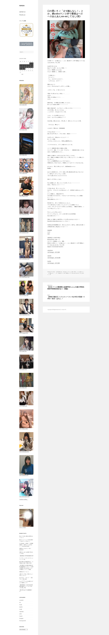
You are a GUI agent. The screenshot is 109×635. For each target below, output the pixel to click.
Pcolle (20, 604)
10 (20, 67)
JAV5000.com (59, 271)
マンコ (70, 271)
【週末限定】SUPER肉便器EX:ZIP (26, 555)
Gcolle (20, 609)
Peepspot (21, 618)
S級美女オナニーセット (24, 571)
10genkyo (21, 611)
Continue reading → (23, 499)
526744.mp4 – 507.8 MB (53, 252)
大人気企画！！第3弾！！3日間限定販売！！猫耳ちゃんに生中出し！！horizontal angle (26, 545)
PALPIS (20, 607)
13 (26, 67)
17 (20, 68)
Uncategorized (22, 620)
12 (24, 67)
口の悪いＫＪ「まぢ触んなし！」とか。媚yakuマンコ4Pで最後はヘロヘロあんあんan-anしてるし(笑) (65, 272)
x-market (21, 600)
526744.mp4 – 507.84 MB (53, 257)
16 (32, 67)
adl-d (20, 613)
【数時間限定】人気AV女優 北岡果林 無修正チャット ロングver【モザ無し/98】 (26, 586)
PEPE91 (22, 6)
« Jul (22, 74)
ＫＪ (48, 274)
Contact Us (63, 309)
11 (22, 67)
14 (28, 67)
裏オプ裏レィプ (75, 271)
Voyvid (20, 616)
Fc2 (20, 602)
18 (22, 68)
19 (24, 68)
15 (30, 67)
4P (50, 274)
